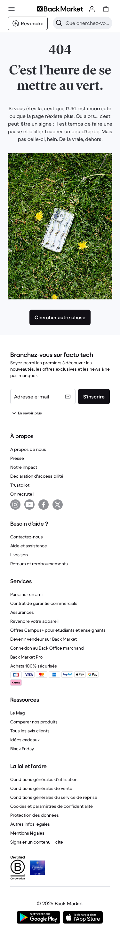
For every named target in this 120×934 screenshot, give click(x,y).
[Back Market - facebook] (43, 504)
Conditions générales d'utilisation (43, 779)
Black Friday (22, 749)
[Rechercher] (59, 23)
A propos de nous (28, 449)
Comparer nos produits (34, 722)
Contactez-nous (26, 537)
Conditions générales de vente (41, 788)
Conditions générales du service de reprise (53, 797)
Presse (17, 458)
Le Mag (17, 713)
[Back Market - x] (57, 504)
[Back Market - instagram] (15, 504)
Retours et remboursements (39, 564)
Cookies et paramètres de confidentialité (51, 806)
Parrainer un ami (26, 594)
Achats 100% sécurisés (33, 666)
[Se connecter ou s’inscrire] (91, 9)
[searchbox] (88, 23)
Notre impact (23, 467)
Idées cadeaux (25, 740)
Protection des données (34, 815)
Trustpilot (19, 485)
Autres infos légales (30, 824)
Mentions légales (27, 833)
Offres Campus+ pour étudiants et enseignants (58, 630)
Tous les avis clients (30, 731)
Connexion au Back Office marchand (47, 648)
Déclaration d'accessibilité (36, 476)
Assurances (22, 612)
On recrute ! (22, 494)
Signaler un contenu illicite (36, 842)
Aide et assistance (28, 546)
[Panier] (106, 9)
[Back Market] (60, 9)
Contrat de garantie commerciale (43, 603)
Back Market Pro (26, 657)
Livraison (19, 555)
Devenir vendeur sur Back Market (43, 639)
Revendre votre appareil (34, 621)
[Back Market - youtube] (29, 504)
